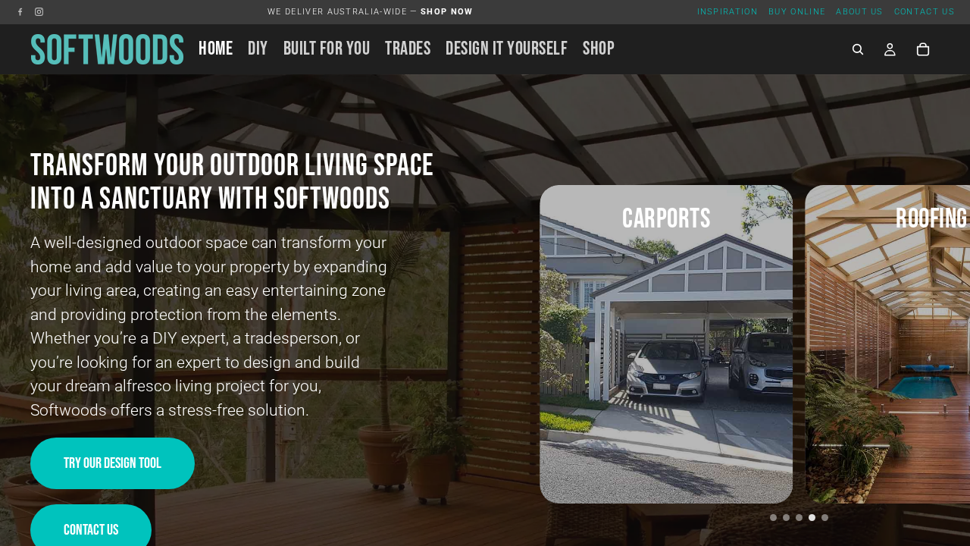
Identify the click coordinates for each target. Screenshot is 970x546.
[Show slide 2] (786, 517)
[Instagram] (39, 12)
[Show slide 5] (824, 517)
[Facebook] (20, 12)
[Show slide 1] (773, 517)
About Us (860, 12)
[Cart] (923, 49)
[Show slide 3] (799, 517)
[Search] (858, 49)
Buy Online (796, 12)
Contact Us (924, 12)
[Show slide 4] (812, 517)
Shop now (447, 12)
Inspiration (728, 12)
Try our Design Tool (112, 463)
